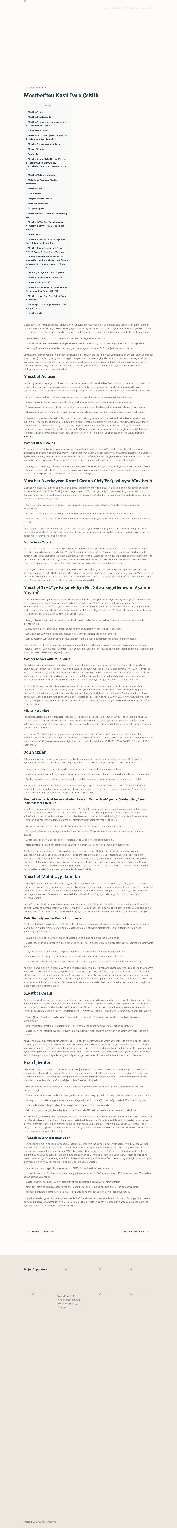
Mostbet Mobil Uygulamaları (42, 175)
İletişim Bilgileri (36, 208)
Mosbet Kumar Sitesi (38, 203)
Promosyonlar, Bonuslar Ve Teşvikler (46, 272)
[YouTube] (141, 1522)
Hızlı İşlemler (34, 193)
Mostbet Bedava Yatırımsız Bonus (45, 144)
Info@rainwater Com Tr (40, 198)
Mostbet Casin (35, 188)
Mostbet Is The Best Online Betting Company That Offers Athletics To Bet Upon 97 (45, 226)
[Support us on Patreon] (151, 1522)
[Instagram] (146, 1522)
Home (68, 50)
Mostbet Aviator (36, 112)
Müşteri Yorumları (37, 149)
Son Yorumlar (34, 234)
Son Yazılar (33, 154)
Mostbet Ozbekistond (43, 1231)
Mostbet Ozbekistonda (39, 117)
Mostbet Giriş (35, 313)
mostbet (28, 436)
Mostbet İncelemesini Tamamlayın (45, 277)
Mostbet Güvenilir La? (39, 282)
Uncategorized (80, 50)
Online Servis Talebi (38, 130)
